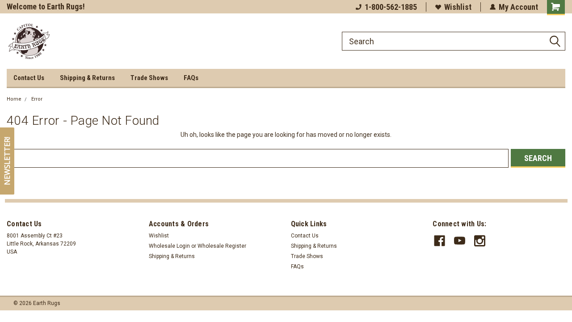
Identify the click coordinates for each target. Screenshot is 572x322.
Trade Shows (149, 78)
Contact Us (28, 78)
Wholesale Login (169, 246)
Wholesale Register (222, 246)
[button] (7, 161)
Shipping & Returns (87, 78)
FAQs (191, 78)
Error (36, 99)
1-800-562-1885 (391, 7)
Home (14, 99)
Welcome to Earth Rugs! (46, 6)
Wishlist (457, 7)
